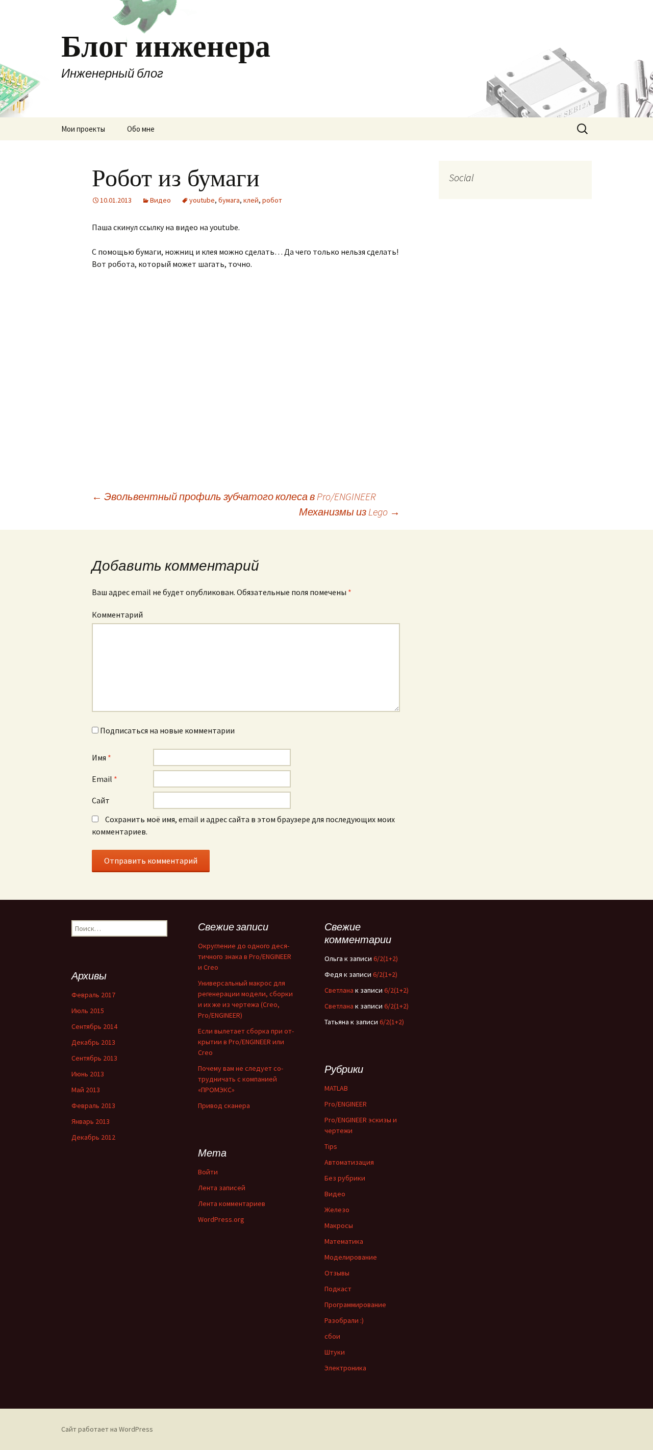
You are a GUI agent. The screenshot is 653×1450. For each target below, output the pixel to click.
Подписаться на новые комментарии (167, 730)
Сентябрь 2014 (94, 1026)
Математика (343, 1241)
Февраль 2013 (93, 1105)
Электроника (345, 1367)
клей (251, 200)
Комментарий (117, 614)
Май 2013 (85, 1089)
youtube (202, 200)
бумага (229, 200)
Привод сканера (224, 1105)
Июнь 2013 (87, 1073)
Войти (208, 1171)
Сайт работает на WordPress (107, 1429)
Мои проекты (83, 129)
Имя (101, 757)
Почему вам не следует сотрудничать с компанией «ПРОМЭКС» (240, 1079)
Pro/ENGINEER (345, 1104)
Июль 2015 (87, 1010)
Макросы (338, 1225)
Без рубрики (344, 1178)
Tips (330, 1146)
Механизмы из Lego (349, 511)
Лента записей (221, 1187)
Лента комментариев (231, 1203)
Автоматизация (349, 1162)
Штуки (334, 1352)
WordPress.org (221, 1219)
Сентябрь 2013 (94, 1058)
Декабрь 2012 (93, 1137)
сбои (332, 1336)
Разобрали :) (344, 1320)
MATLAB (336, 1088)
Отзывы (336, 1272)
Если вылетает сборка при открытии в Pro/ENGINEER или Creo (246, 1041)
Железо (336, 1209)
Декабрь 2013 (93, 1042)
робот (272, 200)
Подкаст (337, 1288)
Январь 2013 (90, 1121)
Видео (160, 200)
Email (104, 779)
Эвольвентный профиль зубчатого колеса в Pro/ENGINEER (234, 496)
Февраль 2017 (93, 994)
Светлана (339, 990)
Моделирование (350, 1257)
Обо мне (141, 129)
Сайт (101, 800)
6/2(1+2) (385, 958)
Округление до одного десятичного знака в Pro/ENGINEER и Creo (244, 956)
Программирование (355, 1304)
